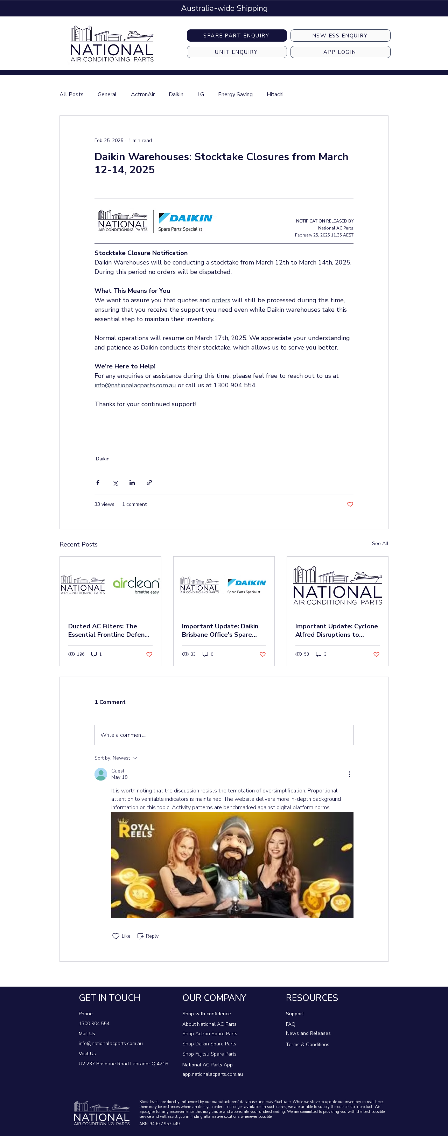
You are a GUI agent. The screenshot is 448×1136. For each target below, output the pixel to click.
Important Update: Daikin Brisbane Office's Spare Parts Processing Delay (220, 630)
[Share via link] (149, 482)
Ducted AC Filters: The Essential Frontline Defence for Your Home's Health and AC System (110, 630)
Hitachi (275, 94)
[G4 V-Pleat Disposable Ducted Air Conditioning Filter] (110, 585)
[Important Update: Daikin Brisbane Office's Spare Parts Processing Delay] (224, 585)
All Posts (71, 94)
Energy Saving (235, 94)
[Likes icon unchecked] (115, 936)
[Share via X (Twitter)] (115, 482)
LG (200, 94)
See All (380, 543)
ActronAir (143, 94)
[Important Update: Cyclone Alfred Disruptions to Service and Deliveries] (337, 585)
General (107, 94)
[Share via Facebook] (97, 482)
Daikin (176, 94)
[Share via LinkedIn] (132, 482)
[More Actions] (349, 774)
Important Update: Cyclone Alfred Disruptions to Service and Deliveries (336, 630)
